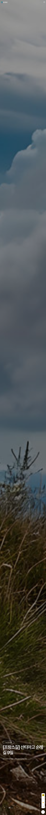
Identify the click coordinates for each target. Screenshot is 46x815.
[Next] (17, 808)
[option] (23, 407)
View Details (8, 740)
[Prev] (5, 808)
